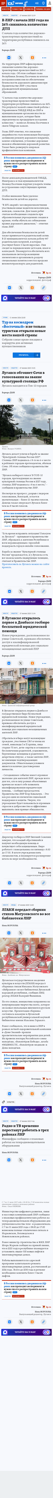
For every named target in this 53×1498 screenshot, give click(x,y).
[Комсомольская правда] (15, 3)
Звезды (14, 898)
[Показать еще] (44, 58)
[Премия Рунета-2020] (25, 3)
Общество (15, 15)
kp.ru (48, 270)
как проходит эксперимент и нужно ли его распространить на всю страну (26, 162)
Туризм (5, 314)
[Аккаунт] (50, 3)
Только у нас (18, 9)
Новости (6, 9)
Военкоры (30, 9)
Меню (3, 3)
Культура (10, 1096)
